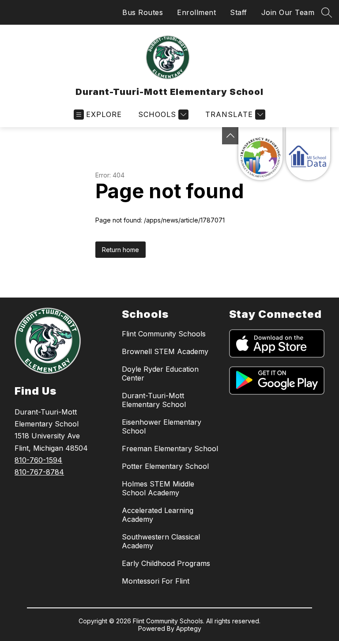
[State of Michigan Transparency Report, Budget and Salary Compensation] (260, 153)
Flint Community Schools (164, 333)
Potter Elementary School (165, 466)
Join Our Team (288, 12)
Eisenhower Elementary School (161, 426)
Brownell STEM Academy (165, 351)
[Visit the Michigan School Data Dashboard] (308, 153)
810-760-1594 (38, 460)
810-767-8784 (39, 472)
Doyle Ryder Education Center (160, 373)
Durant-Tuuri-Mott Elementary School (154, 400)
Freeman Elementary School (170, 448)
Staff (238, 12)
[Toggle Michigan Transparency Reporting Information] (230, 135)
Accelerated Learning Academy (157, 515)
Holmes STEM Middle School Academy (158, 488)
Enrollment (196, 12)
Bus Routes (142, 12)
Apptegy (188, 628)
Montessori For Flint (155, 581)
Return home (120, 249)
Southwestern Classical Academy (161, 541)
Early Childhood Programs (166, 563)
